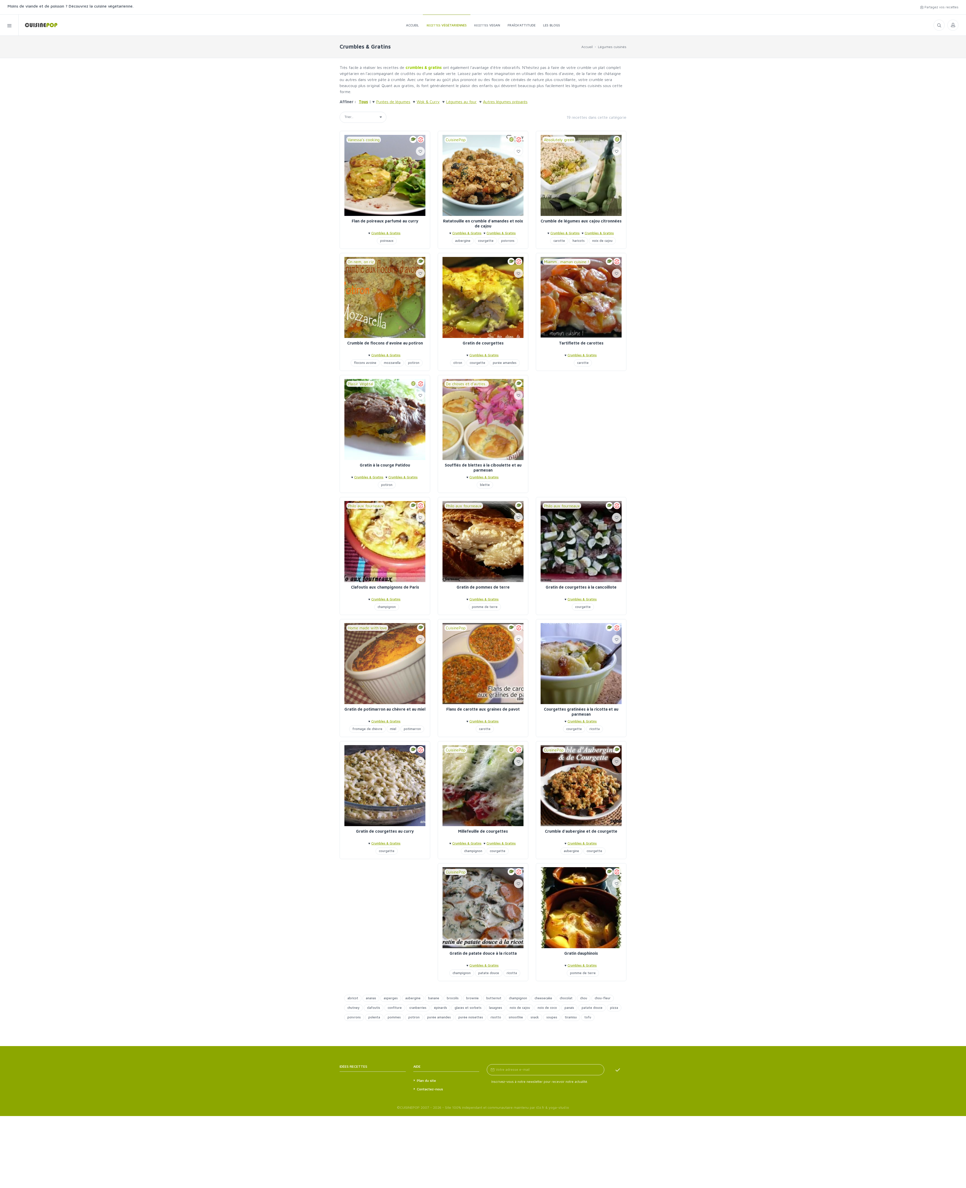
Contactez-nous (430, 1089)
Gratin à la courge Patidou (385, 465)
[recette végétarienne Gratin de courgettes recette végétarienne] (483, 297)
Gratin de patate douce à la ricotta (483, 953)
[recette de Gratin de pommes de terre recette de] (483, 541)
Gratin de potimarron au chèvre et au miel (384, 709)
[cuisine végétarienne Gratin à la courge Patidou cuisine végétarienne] (384, 419)
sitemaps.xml (380, 1066)
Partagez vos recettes (940, 7)
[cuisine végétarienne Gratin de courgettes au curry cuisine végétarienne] (384, 785)
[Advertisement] (581, 410)
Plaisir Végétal (360, 383)
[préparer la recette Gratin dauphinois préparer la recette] (581, 907)
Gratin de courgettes (483, 343)
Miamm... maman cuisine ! (566, 261)
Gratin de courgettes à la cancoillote (581, 587)
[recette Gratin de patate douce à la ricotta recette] (483, 907)
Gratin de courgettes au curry (385, 831)
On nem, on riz (361, 261)
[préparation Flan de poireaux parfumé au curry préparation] (384, 175)
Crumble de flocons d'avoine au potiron (385, 343)
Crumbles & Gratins (385, 233)
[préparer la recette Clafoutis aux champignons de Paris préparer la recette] (384, 541)
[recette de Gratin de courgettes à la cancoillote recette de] (581, 541)
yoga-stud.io (559, 1107)
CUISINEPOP (410, 1107)
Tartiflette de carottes (581, 343)
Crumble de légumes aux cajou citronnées (581, 221)
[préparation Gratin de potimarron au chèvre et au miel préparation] (384, 663)
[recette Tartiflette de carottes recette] (581, 297)
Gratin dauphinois (581, 953)
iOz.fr (540, 1107)
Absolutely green (559, 139)
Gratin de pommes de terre (483, 587)
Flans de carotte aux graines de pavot (483, 709)
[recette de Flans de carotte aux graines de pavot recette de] (483, 663)
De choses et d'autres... (467, 383)
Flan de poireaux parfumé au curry (385, 221)
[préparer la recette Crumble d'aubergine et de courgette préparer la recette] (581, 785)
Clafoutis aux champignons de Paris (385, 587)
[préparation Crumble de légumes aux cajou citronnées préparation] (581, 175)
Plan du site (426, 1080)
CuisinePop (456, 139)
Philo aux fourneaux (366, 506)
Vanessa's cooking (364, 139)
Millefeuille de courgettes (483, 831)
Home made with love (367, 628)
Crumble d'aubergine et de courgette (581, 831)
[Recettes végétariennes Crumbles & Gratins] (38, 25)
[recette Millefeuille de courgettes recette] (483, 785)
